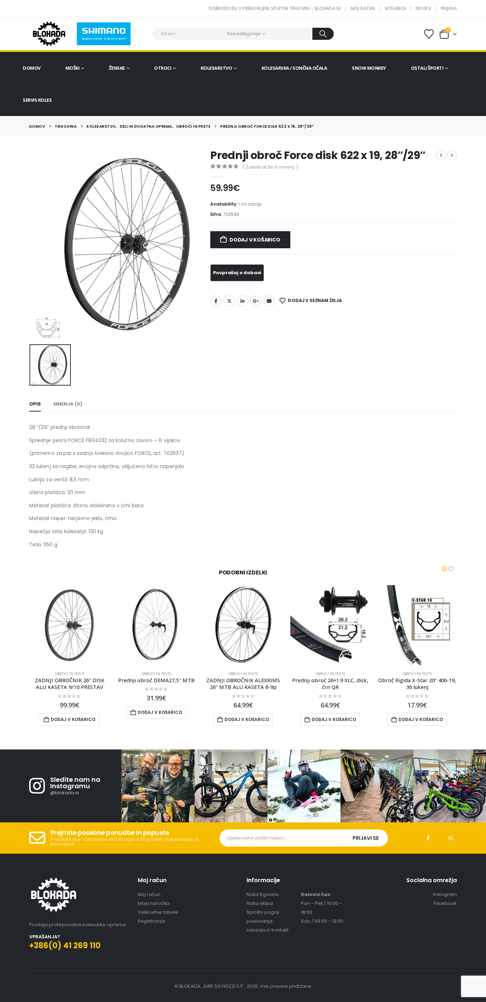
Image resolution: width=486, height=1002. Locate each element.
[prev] (441, 155)
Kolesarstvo (216, 68)
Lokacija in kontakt (268, 930)
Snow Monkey (369, 68)
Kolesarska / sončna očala (294, 68)
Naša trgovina (263, 894)
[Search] (323, 34)
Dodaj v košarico (254, 239)
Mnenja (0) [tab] (67, 404)
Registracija (151, 921)
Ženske (117, 68)
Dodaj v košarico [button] (73, 719)
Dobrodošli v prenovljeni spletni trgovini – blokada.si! (275, 8)
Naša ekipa (260, 903)
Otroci (162, 68)
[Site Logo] (49, 34)
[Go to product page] (69, 625)
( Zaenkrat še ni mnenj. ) (270, 167)
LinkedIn (242, 301)
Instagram (450, 838)
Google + (256, 301)
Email (269, 301)
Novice (423, 8)
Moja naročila (153, 903)
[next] (452, 155)
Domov (32, 68)
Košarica (395, 8)
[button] (444, 568)
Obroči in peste (69, 674)
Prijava (449, 8)
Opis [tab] (35, 404)
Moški (72, 68)
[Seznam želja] (429, 34)
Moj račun (363, 8)
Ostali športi (427, 68)
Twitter (229, 301)
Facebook (216, 301)
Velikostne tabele (158, 912)
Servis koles (37, 100)
